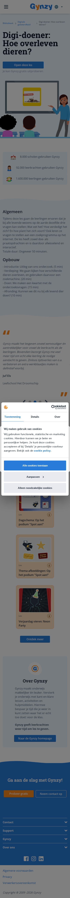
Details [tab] (35, 416)
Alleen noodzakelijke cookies (35, 487)
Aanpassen (33, 476)
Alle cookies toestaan (35, 465)
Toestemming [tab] (12, 416)
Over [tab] (57, 416)
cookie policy (42, 450)
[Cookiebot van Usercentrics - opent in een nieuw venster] (51, 407)
